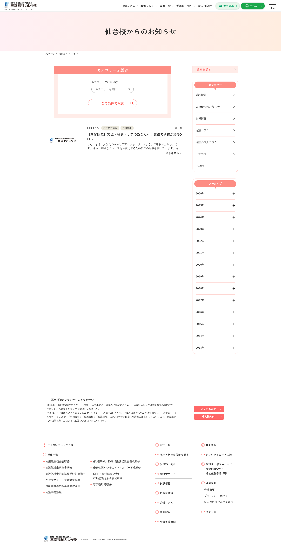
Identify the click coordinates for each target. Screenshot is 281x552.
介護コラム (202, 130)
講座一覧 (165, 6)
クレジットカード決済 (219, 454)
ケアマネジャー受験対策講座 (63, 480)
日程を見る (128, 6)
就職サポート (168, 474)
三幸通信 (201, 154)
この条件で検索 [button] (112, 103)
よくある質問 (208, 408)
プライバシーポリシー (217, 495)
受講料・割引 (184, 6)
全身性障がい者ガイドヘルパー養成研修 (117, 467)
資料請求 (228, 6)
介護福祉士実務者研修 (59, 467)
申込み (253, 6)
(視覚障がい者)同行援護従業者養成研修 (116, 461)
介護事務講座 (54, 492)
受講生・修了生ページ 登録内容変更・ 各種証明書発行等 (219, 468)
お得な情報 (166, 493)
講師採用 (165, 512)
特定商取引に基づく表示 (218, 502)
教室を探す (147, 6)
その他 (200, 166)
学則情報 (211, 445)
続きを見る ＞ (174, 153)
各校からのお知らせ (208, 106)
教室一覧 (165, 445)
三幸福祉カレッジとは (60, 445)
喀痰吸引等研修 (102, 484)
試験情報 (201, 94)
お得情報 (201, 118)
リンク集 (211, 512)
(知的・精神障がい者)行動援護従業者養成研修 (107, 476)
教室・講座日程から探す (174, 454)
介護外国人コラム (206, 142)
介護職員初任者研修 (58, 461)
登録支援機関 (168, 522)
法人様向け (205, 6)
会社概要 (209, 489)
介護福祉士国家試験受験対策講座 (66, 473)
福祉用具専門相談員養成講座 (63, 486)
